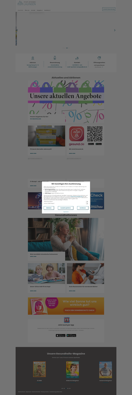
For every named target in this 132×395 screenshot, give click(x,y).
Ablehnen (48, 208)
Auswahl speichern (65, 208)
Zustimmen (83, 208)
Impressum (66, 212)
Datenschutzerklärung (76, 196)
